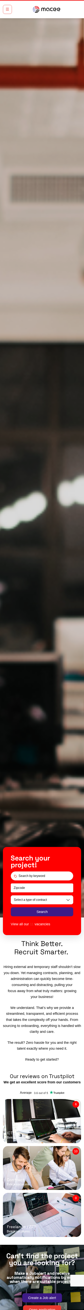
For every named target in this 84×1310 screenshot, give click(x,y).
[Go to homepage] (46, 9)
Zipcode (19, 887)
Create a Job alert (42, 1298)
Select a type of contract (30, 899)
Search (42, 912)
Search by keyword (32, 876)
